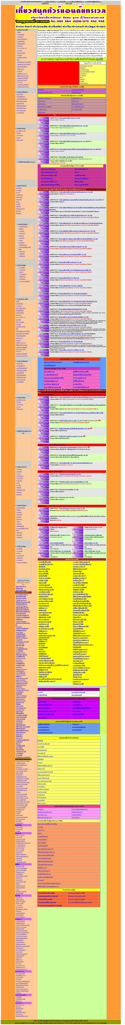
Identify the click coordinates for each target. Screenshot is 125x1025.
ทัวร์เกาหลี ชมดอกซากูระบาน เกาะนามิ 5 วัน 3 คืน (72, 508)
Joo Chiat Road (20, 643)
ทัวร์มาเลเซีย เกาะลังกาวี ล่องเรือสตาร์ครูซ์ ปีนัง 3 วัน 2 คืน (74, 317)
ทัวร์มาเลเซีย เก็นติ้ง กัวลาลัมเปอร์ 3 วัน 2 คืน (70, 133)
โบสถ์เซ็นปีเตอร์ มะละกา (81, 658)
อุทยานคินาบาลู (49, 371)
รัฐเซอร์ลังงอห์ (42, 717)
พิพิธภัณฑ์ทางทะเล (21, 1012)
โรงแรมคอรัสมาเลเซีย (45, 899)
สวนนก (40, 762)
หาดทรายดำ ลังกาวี (79, 576)
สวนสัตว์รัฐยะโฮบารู (44, 874)
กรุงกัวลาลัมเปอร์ (44, 585)
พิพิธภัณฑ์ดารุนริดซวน (22, 909)
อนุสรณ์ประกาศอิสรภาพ (81, 640)
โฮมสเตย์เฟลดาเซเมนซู (45, 864)
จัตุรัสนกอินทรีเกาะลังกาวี (47, 681)
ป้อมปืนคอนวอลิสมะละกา (44, 98)
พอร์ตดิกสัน (19, 997)
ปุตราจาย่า (20, 46)
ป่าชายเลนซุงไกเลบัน (44, 858)
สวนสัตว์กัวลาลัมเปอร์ (43, 789)
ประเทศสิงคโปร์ (21, 96)
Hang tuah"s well (20, 1005)
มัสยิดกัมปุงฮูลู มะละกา (80, 649)
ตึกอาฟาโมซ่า (41, 101)
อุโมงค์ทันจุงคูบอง (84, 69)
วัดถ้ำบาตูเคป (42, 702)
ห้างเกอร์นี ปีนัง (43, 573)
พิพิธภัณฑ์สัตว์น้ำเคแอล (45, 756)
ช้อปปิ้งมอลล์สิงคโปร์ (21, 604)
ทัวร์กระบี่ (85, 3)
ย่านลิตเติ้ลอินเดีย (20, 745)
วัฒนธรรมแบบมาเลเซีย (46, 589)
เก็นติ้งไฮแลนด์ (43, 656)
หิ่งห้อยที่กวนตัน (20, 987)
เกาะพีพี (18, 204)
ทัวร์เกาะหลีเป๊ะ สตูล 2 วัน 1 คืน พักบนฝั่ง (60, 551)
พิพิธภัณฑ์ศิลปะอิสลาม (45, 765)
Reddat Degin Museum (22, 683)
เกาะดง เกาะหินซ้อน (24, 281)
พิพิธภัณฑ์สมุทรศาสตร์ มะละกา (83, 645)
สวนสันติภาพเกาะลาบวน (81, 362)
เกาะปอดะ (18, 190)
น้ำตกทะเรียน (77, 571)
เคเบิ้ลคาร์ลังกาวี (78, 580)
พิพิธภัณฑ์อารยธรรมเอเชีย (23, 726)
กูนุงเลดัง (82, 81)
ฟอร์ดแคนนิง (19, 721)
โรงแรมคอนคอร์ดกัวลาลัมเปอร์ (48, 896)
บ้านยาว (77, 172)
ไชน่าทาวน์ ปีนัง (78, 622)
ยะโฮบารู (19, 71)
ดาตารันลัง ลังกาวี (20, 846)
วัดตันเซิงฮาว (19, 736)
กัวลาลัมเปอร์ (20, 34)
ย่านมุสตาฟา (19, 640)
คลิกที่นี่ (99, 59)
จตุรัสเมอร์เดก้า (21, 43)
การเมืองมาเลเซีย (44, 592)
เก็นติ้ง (18, 32)
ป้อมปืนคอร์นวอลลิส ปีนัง (81, 601)
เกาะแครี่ (40, 692)
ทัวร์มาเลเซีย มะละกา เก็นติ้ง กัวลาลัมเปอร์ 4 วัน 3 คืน (72, 334)
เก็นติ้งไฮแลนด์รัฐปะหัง (44, 724)
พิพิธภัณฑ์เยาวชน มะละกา (81, 635)
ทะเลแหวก (19, 188)
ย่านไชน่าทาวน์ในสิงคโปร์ (23, 617)
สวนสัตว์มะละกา (42, 109)
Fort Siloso (19, 660)
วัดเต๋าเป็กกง (77, 617)
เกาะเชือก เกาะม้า (21, 130)
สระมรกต (18, 211)
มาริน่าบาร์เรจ (19, 706)
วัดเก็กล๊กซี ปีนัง (78, 629)
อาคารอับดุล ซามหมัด (46, 599)
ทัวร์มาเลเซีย (23, 3)
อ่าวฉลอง (21, 231)
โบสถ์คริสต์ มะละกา (79, 633)
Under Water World (22, 80)
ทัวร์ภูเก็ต (90, 3)
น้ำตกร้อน (18, 213)
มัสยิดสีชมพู (42, 654)
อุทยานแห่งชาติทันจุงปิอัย (46, 855)
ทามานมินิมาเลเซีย (77, 109)
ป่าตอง (21, 240)
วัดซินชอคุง (19, 686)
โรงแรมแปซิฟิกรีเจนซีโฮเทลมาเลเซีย (80, 902)
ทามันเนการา (75, 724)
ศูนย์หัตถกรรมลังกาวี (79, 578)
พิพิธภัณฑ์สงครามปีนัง (21, 876)
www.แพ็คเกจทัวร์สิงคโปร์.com (76, 1)
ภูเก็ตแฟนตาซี (22, 245)
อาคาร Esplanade (21, 110)
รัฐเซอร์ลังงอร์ (19, 971)
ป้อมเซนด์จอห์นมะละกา (22, 1016)
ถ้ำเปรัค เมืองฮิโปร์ (22, 66)
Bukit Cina (18, 1007)
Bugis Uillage (19, 632)
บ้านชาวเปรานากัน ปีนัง (80, 615)
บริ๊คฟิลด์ (40, 759)
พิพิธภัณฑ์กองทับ (76, 92)
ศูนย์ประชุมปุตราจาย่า (21, 969)
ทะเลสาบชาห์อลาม (44, 708)
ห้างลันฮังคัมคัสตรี (45, 658)
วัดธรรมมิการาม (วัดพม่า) (23, 64)
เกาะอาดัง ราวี (22, 274)
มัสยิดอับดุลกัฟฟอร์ (21, 636)
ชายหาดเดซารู (42, 839)
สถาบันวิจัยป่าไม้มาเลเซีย (78, 692)
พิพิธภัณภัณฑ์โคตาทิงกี (45, 861)
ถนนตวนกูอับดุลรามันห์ (45, 772)
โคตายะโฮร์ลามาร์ (44, 871)
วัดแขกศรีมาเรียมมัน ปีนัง (81, 610)
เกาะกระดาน (20, 135)
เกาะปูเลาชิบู (83, 75)
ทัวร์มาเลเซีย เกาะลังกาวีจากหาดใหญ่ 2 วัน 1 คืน (71, 350)
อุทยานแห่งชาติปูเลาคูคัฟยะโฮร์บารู (49, 883)
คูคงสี (17, 889)
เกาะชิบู (40, 827)
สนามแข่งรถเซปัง (20, 973)
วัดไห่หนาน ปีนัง (78, 592)
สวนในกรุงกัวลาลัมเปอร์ (80, 679)
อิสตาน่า (18, 744)
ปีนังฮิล (17, 883)
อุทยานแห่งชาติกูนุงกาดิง (49, 175)
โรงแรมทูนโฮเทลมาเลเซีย (76, 893)
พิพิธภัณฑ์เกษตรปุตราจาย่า (45, 817)
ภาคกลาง (18, 919)
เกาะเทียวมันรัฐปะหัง (43, 727)
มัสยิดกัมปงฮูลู (41, 112)
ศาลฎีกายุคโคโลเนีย (21, 717)
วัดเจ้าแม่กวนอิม (20, 645)
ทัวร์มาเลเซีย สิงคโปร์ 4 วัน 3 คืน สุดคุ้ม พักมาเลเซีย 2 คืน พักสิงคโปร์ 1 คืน (78, 301)
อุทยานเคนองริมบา (77, 730)
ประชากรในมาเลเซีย (45, 587)
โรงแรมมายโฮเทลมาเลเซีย (76, 896)
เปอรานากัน (19, 738)
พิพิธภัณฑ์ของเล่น (20, 732)
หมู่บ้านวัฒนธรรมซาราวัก (49, 172)
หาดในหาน (22, 256)
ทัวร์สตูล (79, 3)
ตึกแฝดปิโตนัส (21, 41)
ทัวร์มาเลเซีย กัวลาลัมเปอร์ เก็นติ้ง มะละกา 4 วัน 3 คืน (72, 325)
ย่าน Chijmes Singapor (22, 606)
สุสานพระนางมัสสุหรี (22, 84)
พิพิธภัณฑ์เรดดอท (21, 106)
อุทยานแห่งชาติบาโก (81, 169)
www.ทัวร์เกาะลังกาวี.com (49, 1)
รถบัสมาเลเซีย (43, 580)
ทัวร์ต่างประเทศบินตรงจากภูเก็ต (57, 3)
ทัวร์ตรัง (74, 3)
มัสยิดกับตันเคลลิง (20, 885)
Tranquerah (19, 1010)
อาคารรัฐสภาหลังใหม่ (21, 715)
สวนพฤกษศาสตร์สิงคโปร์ (22, 740)
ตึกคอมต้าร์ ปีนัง (78, 624)
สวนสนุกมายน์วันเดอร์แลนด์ (47, 711)
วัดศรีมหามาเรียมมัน (45, 672)
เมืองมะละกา (20, 69)
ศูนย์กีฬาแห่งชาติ (20, 923)
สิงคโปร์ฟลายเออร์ (21, 108)
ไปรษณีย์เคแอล (44, 615)
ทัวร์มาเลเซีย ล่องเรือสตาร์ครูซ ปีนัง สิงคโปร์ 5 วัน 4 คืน (73, 309)
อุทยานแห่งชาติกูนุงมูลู (48, 169)
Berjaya (41, 649)
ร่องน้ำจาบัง (22, 276)
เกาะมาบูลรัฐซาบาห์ (79, 378)
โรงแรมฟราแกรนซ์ (21, 751)
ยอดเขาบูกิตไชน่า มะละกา (81, 656)
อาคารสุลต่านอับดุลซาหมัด (45, 781)
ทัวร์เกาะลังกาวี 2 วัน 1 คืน (34, 3)
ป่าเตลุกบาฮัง (19, 880)
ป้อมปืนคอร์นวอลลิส (21, 891)
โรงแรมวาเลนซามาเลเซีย (76, 899)
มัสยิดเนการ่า (43, 608)
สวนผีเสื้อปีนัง (19, 874)
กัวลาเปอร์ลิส (19, 827)
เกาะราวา (41, 830)
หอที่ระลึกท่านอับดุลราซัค (47, 635)
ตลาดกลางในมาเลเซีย (46, 601)
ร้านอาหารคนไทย (44, 578)
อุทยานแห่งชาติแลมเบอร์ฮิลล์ (50, 184)
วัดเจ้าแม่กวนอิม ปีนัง (79, 619)
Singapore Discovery (21, 669)
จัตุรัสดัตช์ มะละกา (79, 631)
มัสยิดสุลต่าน (19, 619)
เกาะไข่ (21, 272)
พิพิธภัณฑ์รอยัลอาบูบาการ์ (46, 852)
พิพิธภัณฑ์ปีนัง (19, 893)
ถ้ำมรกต (19, 133)
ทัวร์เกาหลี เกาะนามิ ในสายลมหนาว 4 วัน (70, 447)
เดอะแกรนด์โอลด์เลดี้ (81, 184)
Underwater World (20, 658)
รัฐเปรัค (17, 895)
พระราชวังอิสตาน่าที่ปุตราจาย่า (80, 809)
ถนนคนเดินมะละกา (77, 98)
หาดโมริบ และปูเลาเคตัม (46, 714)
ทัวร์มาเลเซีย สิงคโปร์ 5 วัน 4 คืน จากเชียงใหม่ (71, 286)
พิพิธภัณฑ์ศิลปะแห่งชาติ (22, 730)
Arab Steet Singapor (21, 621)
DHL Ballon (19, 626)
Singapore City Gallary (22, 681)
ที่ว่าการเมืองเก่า (44, 619)
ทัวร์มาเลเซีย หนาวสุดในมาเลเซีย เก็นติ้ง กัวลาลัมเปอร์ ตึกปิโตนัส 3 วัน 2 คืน (78, 239)
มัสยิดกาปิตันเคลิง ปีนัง (80, 608)
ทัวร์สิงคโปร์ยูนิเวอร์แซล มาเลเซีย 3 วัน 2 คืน (70, 420)
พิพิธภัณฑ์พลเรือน (20, 725)
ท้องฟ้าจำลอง (43, 633)
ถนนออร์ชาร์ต (20, 103)
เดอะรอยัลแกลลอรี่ (77, 695)
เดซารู (81, 77)
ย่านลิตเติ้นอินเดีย (20, 634)
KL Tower (42, 645)
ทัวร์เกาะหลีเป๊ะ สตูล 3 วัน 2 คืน (92, 551)
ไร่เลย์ (17, 202)
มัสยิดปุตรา (41, 809)
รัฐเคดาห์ (18, 833)
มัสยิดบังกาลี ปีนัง (78, 589)
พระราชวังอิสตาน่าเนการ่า (81, 668)
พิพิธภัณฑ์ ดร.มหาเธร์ (23, 76)
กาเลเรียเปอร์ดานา (21, 845)
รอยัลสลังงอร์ (41, 795)
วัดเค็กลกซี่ (18, 878)
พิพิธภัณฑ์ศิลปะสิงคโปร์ (22, 608)
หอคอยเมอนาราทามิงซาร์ (45, 106)
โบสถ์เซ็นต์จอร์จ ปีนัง (79, 599)
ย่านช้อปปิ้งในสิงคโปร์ (21, 649)
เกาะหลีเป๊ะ (22, 267)
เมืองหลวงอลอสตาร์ (21, 854)
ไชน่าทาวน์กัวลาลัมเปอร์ (46, 663)
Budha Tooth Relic (21, 680)
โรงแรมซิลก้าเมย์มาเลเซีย (46, 893)
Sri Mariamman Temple (22, 678)
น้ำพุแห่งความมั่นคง (21, 598)
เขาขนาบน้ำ (19, 197)
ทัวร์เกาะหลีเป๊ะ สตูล (21, 590)
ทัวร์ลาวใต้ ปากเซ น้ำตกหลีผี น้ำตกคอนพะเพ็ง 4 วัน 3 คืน (73, 455)
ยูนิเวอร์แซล (20, 94)
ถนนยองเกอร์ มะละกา (80, 651)
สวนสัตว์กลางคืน (20, 665)
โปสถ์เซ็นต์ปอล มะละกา (80, 642)
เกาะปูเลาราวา (83, 73)
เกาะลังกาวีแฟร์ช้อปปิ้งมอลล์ (82, 564)
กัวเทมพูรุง (18, 911)
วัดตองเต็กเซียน (20, 749)
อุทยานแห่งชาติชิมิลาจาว (49, 181)
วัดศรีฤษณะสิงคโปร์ (21, 630)
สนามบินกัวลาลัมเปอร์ (46, 594)
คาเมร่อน (19, 50)
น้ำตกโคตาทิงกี (43, 846)
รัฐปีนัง (17, 864)
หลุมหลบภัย (19, 723)
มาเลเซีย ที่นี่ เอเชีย (45, 562)
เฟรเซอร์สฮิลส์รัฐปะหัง (43, 730)
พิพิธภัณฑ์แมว (79, 181)
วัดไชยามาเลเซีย (78, 684)
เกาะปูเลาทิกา (77, 384)
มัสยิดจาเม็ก (42, 610)
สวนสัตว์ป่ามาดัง (80, 175)
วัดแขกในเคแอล (44, 606)
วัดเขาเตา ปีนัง (43, 571)
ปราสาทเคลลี (19, 907)
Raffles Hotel (19, 734)
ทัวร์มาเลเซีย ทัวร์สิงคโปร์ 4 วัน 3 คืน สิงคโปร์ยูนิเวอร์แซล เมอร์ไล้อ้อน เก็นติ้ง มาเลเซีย (81, 413)
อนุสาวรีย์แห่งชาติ (22, 39)
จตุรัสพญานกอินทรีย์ (22, 78)
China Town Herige (21, 674)
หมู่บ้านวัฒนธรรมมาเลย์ (22, 641)
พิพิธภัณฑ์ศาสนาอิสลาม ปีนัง (82, 606)
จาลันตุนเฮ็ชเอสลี (78, 663)
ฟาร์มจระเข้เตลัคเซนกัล (45, 877)
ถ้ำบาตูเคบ (18, 979)
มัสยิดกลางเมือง (42, 784)
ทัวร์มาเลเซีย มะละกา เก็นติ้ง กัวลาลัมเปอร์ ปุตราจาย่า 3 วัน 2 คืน (75, 215)
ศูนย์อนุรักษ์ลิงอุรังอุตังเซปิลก (82, 375)
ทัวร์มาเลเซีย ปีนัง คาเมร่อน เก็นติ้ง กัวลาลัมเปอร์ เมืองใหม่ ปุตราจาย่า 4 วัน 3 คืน (79, 200)
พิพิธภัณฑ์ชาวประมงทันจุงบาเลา (48, 886)
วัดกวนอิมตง (19, 747)
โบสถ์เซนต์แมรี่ (43, 674)
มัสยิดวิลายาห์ (43, 670)
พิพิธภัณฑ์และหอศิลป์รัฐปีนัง (82, 596)
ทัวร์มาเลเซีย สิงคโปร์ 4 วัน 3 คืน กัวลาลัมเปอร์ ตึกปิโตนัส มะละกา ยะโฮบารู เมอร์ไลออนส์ (82, 397)
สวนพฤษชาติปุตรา (76, 815)
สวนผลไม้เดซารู (84, 83)
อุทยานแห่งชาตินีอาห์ (81, 178)
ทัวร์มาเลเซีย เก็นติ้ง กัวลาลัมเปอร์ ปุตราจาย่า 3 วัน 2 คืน (73, 141)
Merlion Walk (19, 662)
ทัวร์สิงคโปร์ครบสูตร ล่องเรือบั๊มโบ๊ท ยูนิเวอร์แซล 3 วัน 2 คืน (74, 428)
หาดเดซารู (82, 79)
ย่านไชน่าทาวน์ (44, 603)
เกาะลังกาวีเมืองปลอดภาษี (81, 562)
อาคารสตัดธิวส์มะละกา (78, 106)
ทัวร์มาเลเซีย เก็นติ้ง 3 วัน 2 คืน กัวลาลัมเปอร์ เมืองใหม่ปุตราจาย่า (75, 463)
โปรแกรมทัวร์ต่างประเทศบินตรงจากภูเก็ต (52, 445)
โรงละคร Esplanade (21, 600)
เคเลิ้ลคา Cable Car (22, 73)
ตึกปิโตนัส (42, 566)
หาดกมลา (21, 242)
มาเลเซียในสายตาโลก (46, 564)
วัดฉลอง (21, 229)
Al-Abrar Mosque (20, 688)
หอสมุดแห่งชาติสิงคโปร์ (22, 628)
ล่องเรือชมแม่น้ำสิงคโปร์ (22, 615)
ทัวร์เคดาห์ (19, 811)
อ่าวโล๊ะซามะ (19, 195)
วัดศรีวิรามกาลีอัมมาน (21, 638)
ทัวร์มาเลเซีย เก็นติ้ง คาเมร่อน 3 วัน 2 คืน (69, 118)
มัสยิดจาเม (19, 676)
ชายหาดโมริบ (19, 977)
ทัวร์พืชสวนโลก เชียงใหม (56, 527)
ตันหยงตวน (19, 1001)
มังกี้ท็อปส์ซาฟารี (78, 381)
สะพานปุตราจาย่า (20, 965)
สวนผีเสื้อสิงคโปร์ (20, 656)
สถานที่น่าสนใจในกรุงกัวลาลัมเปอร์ (50, 679)
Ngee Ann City (19, 647)
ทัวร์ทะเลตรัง (97, 3)
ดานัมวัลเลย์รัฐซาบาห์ (51, 381)
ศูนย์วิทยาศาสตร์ (42, 792)
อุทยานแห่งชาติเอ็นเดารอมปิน (87, 71)
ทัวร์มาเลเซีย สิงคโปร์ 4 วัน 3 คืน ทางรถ (69, 278)
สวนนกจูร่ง (19, 667)
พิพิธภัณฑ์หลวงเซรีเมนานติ (45, 92)
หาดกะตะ (21, 236)
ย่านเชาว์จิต (19, 755)
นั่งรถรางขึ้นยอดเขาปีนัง (80, 626)
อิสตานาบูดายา (42, 803)
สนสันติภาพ (83, 68)
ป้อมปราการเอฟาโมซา (80, 638)
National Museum (44, 637)
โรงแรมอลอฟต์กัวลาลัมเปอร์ (47, 902)
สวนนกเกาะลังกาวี (79, 566)
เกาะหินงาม (22, 279)
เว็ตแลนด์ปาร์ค (76, 817)
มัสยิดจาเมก (19, 959)
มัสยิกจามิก (41, 769)
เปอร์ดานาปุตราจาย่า (77, 812)
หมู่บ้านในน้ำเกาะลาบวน (86, 66)
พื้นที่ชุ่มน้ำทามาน (20, 967)
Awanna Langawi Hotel (23, 86)
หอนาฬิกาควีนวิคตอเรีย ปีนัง (82, 603)
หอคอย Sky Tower (20, 653)
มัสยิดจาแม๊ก (43, 677)
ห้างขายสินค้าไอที (20, 613)
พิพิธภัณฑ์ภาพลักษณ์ (21, 654)
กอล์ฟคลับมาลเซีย (20, 999)
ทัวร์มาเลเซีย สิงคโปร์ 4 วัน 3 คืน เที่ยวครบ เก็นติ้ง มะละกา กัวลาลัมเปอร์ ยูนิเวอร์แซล (80, 223)
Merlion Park (19, 711)
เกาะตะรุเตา (22, 270)
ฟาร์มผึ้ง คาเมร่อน (22, 57)
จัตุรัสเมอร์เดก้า (20, 961)
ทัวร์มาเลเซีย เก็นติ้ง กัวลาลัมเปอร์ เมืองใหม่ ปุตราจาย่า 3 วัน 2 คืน (76, 192)
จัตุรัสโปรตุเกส (19, 1008)
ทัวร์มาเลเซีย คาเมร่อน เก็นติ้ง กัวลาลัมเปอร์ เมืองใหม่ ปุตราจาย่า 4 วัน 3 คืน (78, 149)
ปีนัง (18, 60)
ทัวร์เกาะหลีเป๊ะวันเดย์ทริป (57, 543)
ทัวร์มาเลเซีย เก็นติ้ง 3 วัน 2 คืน (67, 270)
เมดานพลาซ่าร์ (78, 661)
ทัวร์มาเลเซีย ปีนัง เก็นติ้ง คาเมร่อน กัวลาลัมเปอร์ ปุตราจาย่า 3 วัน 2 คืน (77, 231)
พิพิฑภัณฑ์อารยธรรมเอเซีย (23, 602)
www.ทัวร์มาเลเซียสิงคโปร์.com (93, 1)
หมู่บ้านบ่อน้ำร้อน (78, 573)
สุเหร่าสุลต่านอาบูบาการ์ (45, 849)
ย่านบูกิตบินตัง (43, 647)
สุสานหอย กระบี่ (20, 208)
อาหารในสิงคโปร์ (20, 673)
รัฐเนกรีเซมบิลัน (21, 995)
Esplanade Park (20, 710)
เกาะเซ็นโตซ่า (20, 112)
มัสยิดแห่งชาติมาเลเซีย (80, 670)
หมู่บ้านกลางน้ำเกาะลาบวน (53, 362)
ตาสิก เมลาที (19, 829)
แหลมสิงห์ (21, 254)
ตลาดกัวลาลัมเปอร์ (44, 744)
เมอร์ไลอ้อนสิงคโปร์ (22, 99)
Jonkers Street (19, 1014)
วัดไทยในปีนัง (43, 576)
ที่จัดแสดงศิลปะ (20, 713)
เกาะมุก (18, 137)
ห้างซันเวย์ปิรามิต (42, 695)
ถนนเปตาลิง (41, 753)
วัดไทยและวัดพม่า (20, 887)
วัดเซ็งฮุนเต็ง (77, 647)
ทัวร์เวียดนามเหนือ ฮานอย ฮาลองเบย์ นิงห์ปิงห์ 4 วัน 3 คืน (73, 482)
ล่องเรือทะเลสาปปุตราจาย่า (45, 812)
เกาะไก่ (18, 192)
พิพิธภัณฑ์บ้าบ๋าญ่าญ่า (77, 104)
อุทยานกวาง (77, 681)
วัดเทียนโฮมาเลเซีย (79, 672)
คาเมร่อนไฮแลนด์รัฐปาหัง (78, 727)
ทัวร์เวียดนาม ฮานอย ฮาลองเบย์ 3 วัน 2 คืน (70, 474)
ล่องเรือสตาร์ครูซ (44, 569)
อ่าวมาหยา (19, 199)
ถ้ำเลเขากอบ (20, 140)
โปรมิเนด (18, 704)
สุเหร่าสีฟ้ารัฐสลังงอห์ (45, 705)
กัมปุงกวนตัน (77, 711)
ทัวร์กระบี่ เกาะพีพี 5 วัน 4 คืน (57, 535)
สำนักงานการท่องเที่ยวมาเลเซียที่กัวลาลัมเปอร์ (53, 665)
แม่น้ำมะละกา (75, 101)
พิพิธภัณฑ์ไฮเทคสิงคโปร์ (22, 609)
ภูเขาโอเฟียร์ (42, 842)
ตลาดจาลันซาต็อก (47, 178)
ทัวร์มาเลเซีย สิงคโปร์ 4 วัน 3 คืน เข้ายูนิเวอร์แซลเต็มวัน (73, 293)
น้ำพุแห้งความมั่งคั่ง (22, 101)
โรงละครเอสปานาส (21, 708)
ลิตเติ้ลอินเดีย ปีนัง (78, 612)
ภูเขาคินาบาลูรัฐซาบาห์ (51, 384)
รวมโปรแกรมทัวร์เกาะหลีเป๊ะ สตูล (93, 535)
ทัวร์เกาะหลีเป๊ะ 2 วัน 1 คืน (91, 543)
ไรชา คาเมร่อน (21, 53)
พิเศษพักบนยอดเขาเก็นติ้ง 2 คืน (83, 270)
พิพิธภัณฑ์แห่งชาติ (44, 775)
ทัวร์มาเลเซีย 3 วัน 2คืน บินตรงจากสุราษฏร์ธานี (71, 157)
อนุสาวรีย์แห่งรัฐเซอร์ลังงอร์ (81, 708)
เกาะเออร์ (41, 880)
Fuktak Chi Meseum (21, 685)
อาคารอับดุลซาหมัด (45, 612)
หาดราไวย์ (22, 233)
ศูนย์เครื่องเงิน (77, 674)
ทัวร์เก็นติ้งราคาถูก (20, 975)
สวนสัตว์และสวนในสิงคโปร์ (23, 757)
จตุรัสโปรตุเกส (41, 104)
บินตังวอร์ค (19, 957)
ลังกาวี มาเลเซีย (20, 848)
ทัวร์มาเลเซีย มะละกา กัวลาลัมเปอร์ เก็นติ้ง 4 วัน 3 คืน (72, 254)
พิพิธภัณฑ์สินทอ (42, 797)
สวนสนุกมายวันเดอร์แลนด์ (23, 981)
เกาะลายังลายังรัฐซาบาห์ (81, 387)
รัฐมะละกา (19, 1003)
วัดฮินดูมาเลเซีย (44, 626)
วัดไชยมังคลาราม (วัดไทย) (24, 62)
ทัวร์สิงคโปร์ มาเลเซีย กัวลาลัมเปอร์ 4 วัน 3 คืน (71, 436)
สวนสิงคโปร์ (19, 742)
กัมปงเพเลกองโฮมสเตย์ (78, 89)
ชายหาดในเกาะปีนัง (21, 882)
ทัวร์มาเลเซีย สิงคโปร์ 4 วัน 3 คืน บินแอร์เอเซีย (71, 341)
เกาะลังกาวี (20, 37)
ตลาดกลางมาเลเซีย (45, 622)
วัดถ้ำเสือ (18, 206)
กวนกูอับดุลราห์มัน (79, 665)
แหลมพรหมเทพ (23, 226)
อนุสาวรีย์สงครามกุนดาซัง (52, 387)
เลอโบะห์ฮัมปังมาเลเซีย (46, 660)
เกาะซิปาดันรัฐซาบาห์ (51, 375)
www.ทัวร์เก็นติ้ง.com (62, 1)
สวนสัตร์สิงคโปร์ (20, 663)
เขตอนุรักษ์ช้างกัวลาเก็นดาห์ (45, 732)
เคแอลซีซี (41, 747)
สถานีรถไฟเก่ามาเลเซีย (46, 629)
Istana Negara (43, 639)
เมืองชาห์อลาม (77, 705)
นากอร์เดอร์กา (19, 692)
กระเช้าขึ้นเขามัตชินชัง (80, 583)
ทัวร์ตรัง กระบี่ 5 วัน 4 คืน (91, 527)
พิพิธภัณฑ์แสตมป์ (20, 728)
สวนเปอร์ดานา (41, 786)
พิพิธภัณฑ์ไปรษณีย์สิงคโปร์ (23, 611)
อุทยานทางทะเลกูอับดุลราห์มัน (54, 378)
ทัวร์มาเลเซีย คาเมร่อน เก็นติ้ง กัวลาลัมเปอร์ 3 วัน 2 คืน (73, 246)
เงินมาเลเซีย (42, 583)
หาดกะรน (21, 238)
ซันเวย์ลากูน (76, 702)
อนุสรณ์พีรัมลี (41, 800)
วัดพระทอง (22, 251)
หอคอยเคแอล (42, 750)
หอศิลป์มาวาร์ (42, 867)
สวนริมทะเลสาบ (20, 671)
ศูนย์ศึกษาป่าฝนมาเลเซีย (81, 371)
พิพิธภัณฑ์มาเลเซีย (45, 617)
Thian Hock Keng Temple (22, 690)
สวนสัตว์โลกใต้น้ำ (79, 585)
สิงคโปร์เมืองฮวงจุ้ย (21, 596)
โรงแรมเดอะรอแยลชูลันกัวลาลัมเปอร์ (50, 905)
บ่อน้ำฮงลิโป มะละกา (80, 654)
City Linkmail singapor (22, 594)
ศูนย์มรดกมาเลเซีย (45, 667)
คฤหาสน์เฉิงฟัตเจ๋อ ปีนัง (80, 594)
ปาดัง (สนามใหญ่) (20, 719)
